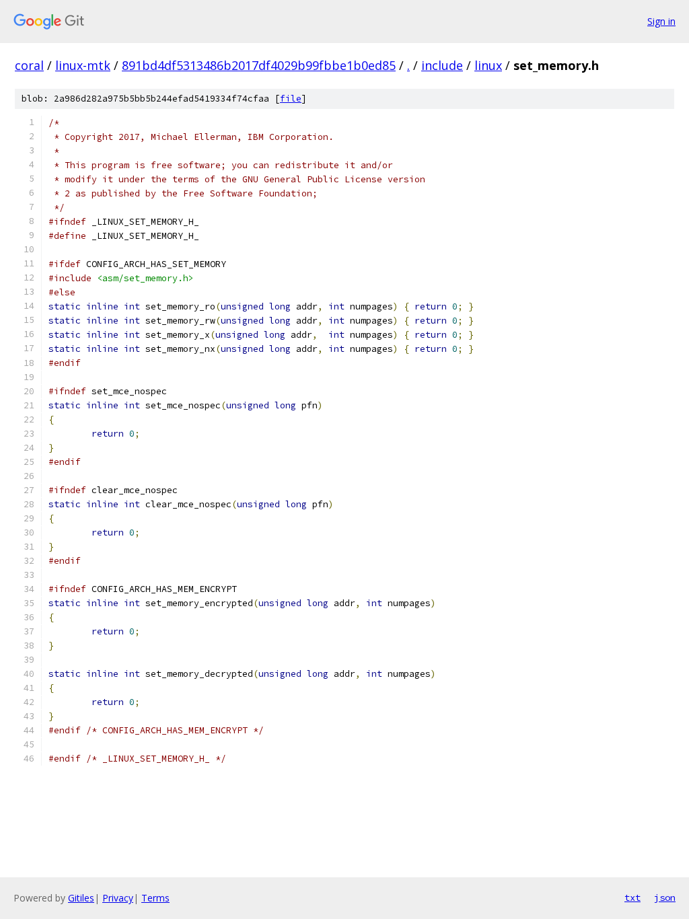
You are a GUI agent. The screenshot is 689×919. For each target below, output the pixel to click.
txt (632, 897)
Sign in (661, 21)
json (665, 897)
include (442, 65)
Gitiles (81, 897)
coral (29, 65)
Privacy (117, 897)
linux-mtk (82, 65)
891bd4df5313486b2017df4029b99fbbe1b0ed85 (259, 65)
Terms (155, 897)
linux (488, 65)
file (290, 98)
